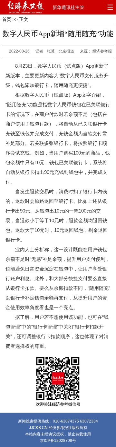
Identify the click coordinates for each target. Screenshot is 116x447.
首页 (6, 19)
